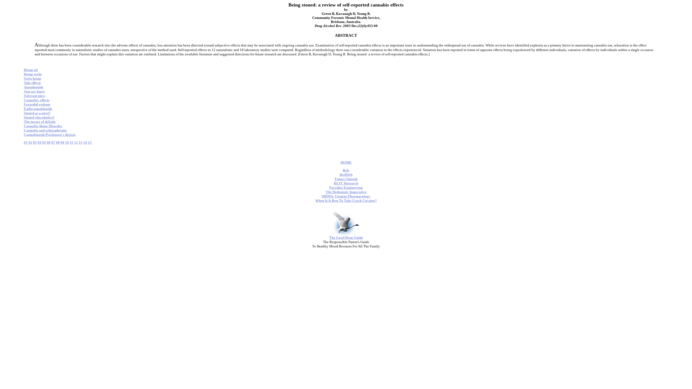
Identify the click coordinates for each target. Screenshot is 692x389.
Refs (346, 170)
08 (58, 142)
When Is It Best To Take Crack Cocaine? (346, 201)
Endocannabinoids (38, 109)
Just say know (34, 91)
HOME (346, 162)
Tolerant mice (34, 96)
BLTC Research (346, 183)
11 (71, 142)
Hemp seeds (33, 74)
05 (44, 142)
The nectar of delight (39, 122)
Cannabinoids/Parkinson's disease (50, 135)
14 (85, 142)
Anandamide (33, 87)
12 (76, 142)
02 (30, 142)
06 (49, 142)
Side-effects (32, 83)
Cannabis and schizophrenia (45, 130)
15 (90, 142)
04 (39, 142)
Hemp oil (31, 70)
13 (80, 142)
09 (62, 142)
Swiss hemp (32, 78)
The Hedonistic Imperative (346, 192)
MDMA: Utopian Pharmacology (346, 196)
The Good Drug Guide (346, 238)
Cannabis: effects (36, 100)
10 (67, 142)
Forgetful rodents (37, 104)
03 (35, 142)
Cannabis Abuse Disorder (43, 126)
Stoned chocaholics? (39, 117)
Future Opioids (346, 179)
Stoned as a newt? (37, 113)
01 (26, 142)
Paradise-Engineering (346, 188)
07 (53, 142)
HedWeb (346, 175)
